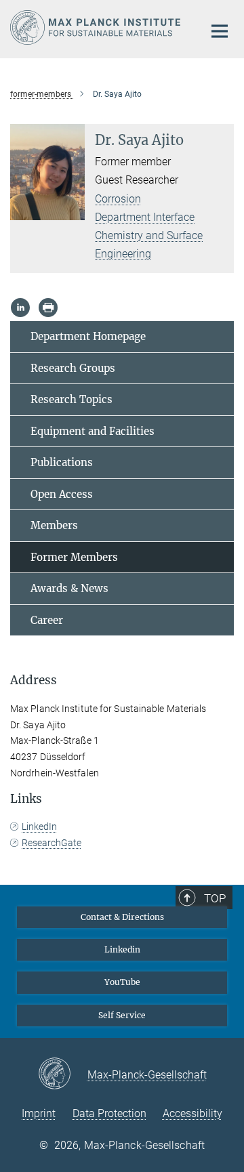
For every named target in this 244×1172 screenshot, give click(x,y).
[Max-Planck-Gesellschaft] (62, 1074)
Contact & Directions (122, 917)
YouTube (122, 982)
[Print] (48, 307)
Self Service (122, 1015)
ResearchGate (51, 842)
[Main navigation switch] (219, 31)
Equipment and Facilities (92, 431)
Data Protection (109, 1113)
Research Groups (72, 368)
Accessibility (192, 1113)
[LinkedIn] (20, 307)
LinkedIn (39, 826)
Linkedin (122, 949)
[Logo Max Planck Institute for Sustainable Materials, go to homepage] (96, 27)
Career (46, 620)
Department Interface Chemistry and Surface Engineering (149, 235)
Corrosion (118, 198)
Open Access (61, 494)
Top (215, 898)
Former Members (74, 557)
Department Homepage (88, 336)
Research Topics (71, 399)
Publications (61, 462)
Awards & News (69, 588)
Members (54, 525)
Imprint (39, 1113)
